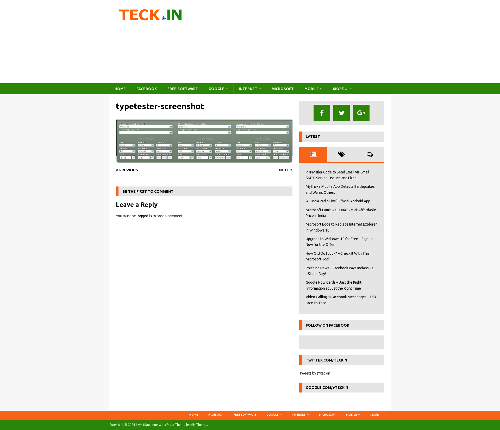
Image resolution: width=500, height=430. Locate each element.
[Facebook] (322, 113)
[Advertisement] (295, 41)
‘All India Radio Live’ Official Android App (338, 201)
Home (120, 89)
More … (340, 89)
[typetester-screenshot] (204, 160)
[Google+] (361, 113)
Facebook (146, 89)
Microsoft (283, 89)
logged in (144, 216)
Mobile (311, 89)
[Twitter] (341, 113)
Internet (248, 89)
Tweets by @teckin (314, 373)
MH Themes (199, 424)
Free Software (182, 89)
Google (216, 89)
